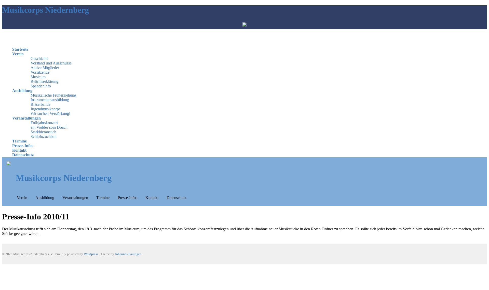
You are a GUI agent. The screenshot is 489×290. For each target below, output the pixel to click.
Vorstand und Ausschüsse (51, 63)
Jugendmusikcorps (45, 109)
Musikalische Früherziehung (53, 95)
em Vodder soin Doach (49, 127)
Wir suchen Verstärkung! (50, 113)
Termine (19, 141)
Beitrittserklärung (44, 81)
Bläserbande (40, 104)
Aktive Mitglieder (45, 67)
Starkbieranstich (43, 132)
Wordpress (91, 254)
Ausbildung (22, 90)
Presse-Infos (22, 145)
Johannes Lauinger (128, 254)
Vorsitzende (40, 72)
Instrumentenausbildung (50, 100)
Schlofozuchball (44, 136)
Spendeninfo (41, 86)
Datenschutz (23, 155)
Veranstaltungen (26, 118)
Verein (18, 54)
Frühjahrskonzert (44, 123)
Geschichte (39, 58)
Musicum (38, 77)
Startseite (20, 49)
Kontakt (19, 150)
